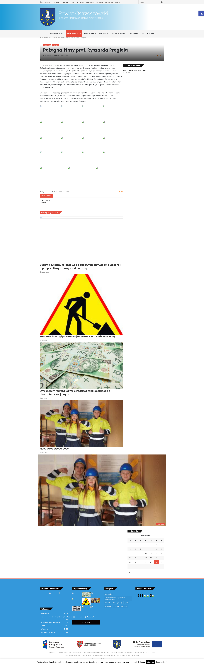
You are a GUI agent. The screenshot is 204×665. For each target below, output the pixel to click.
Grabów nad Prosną (77, 2)
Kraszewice (99, 2)
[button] (201, 13)
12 (140, 553)
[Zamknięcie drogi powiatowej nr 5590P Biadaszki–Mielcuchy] (86, 601)
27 (146, 562)
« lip (129, 572)
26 (140, 562)
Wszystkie (55, 45)
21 (151, 558)
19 (140, 558)
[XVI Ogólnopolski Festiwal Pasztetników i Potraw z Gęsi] (76, 600)
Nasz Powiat (90, 33)
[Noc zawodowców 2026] (95, 600)
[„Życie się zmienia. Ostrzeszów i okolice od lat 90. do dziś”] (76, 608)
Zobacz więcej (161, 662)
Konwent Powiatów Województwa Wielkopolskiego (58, 617)
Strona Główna (58, 33)
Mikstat (117, 2)
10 (130, 553)
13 (146, 553)
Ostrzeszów (109, 2)
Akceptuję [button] (150, 662)
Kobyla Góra (90, 2)
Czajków (56, 2)
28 (151, 562)
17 (130, 558)
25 (135, 562)
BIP (143, 33)
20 (146, 558)
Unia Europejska (118, 33)
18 (135, 558)
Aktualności (74, 33)
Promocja (104, 33)
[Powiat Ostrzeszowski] (102, 17)
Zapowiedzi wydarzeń (48, 632)
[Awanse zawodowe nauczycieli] (95, 608)
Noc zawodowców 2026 (134, 70)
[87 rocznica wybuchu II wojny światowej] (76, 594)
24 (130, 562)
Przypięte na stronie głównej (50, 622)
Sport (43, 626)
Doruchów (65, 2)
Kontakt (150, 33)
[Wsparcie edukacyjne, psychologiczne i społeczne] (86, 608)
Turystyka (133, 33)
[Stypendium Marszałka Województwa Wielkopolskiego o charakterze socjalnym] (86, 594)
